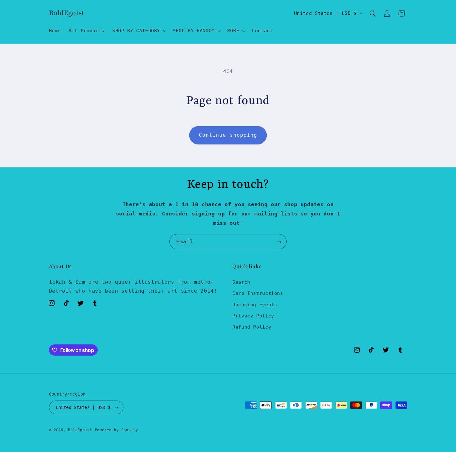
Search (241, 282)
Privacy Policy (253, 315)
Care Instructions (257, 293)
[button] (138, 31)
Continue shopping (228, 135)
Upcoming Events (254, 304)
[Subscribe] (279, 241)
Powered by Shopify (116, 430)
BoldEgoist (80, 430)
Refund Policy (251, 327)
